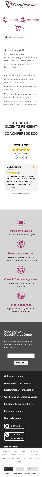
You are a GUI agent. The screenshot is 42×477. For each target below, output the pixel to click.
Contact (14, 20)
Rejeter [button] (20, 469)
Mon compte (33, 20)
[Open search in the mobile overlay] (21, 37)
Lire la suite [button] (11, 187)
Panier (24, 28)
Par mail (15, 426)
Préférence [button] (33, 469)
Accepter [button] (8, 469)
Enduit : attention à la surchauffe (20, 75)
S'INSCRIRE (21, 363)
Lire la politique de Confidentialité (21, 473)
